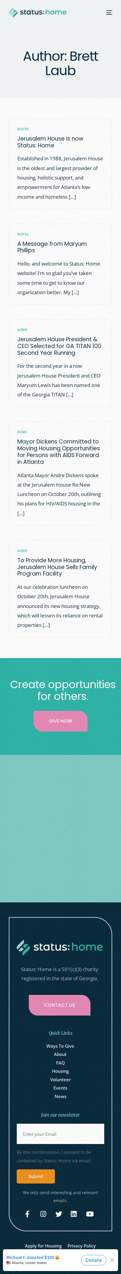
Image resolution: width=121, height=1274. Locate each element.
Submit (35, 1176)
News (22, 329)
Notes (22, 129)
